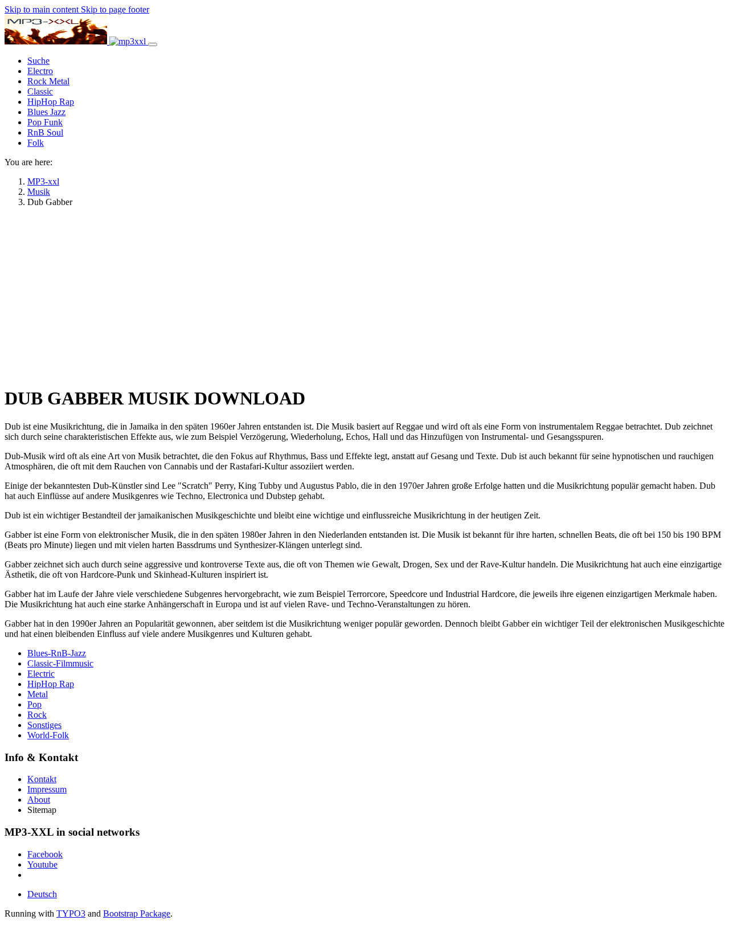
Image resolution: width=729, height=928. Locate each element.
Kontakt (41, 779)
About (38, 799)
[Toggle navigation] (152, 44)
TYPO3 (70, 913)
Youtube (42, 864)
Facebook (45, 854)
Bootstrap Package (136, 913)
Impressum (47, 789)
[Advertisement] (364, 296)
